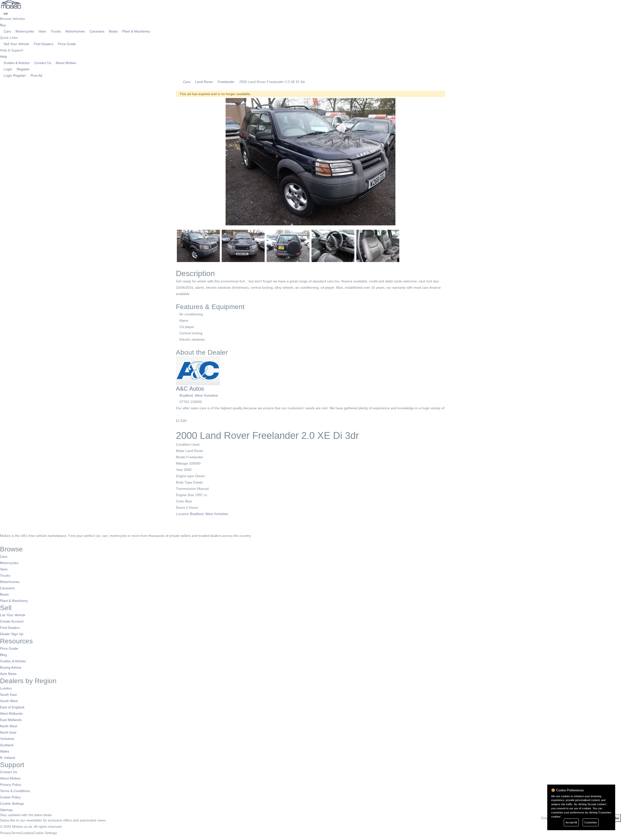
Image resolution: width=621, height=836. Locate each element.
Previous (169, 162)
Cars (7, 31)
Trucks (56, 31)
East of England (12, 707)
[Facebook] (2, 542)
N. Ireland (7, 758)
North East (8, 732)
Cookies (27, 833)
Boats (113, 31)
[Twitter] (5, 542)
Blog (3, 655)
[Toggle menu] (6, 13)
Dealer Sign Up (11, 634)
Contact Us (42, 63)
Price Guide (66, 44)
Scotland (6, 745)
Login (8, 69)
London (6, 688)
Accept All (571, 822)
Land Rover (204, 82)
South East (8, 695)
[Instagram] (8, 542)
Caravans (97, 31)
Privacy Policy (10, 785)
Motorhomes (75, 31)
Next (451, 162)
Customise (590, 822)
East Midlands (11, 720)
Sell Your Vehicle (16, 44)
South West (9, 701)
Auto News (8, 674)
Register (23, 69)
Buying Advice (10, 667)
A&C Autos (190, 388)
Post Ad (36, 75)
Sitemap (6, 810)
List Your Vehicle (12, 615)
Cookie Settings (12, 803)
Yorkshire (7, 739)
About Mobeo (65, 63)
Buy (3, 25)
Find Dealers (43, 44)
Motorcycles (25, 31)
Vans (42, 31)
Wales (4, 751)
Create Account (12, 621)
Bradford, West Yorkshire (199, 395)
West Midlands (11, 713)
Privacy (5, 833)
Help (4, 56)
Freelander (226, 82)
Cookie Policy (10, 797)
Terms (16, 833)
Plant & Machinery (135, 31)
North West (8, 726)
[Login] (2, 12)
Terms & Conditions (15, 791)
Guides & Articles (17, 63)
